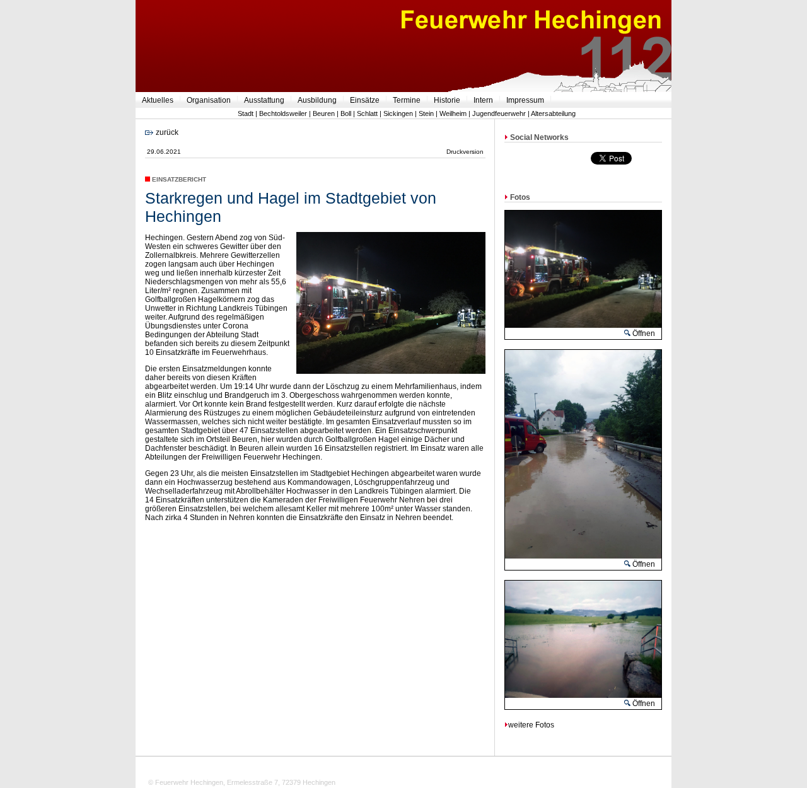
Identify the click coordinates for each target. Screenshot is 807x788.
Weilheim (453, 113)
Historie (447, 100)
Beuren (324, 113)
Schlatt (367, 113)
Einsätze (365, 100)
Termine (407, 100)
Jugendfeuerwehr (499, 113)
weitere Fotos (531, 725)
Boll (345, 113)
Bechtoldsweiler (283, 113)
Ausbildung (317, 100)
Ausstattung (264, 100)
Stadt (245, 113)
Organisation (209, 100)
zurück (166, 132)
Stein (426, 113)
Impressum (525, 100)
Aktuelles (157, 100)
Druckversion (465, 151)
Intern (483, 100)
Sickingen (398, 113)
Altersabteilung (553, 113)
